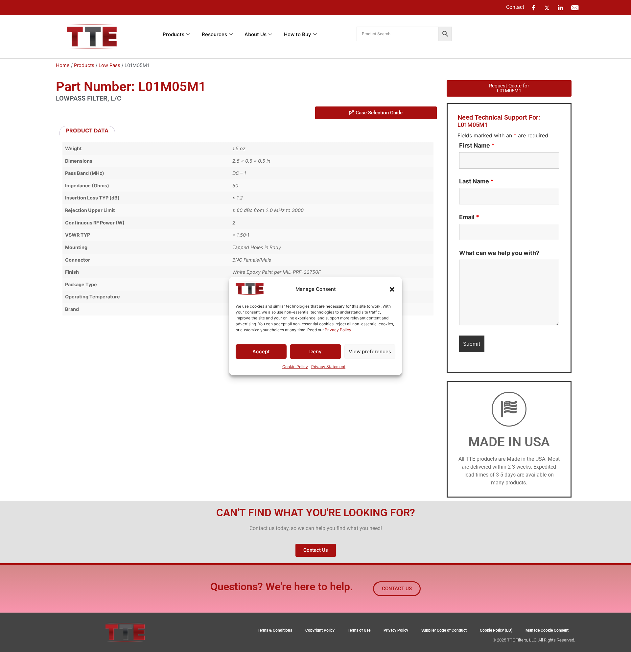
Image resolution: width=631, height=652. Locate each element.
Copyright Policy (320, 630)
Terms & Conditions (275, 630)
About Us (256, 34)
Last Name (476, 181)
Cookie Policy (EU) (496, 630)
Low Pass (109, 65)
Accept (261, 351)
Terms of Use (359, 630)
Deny (315, 351)
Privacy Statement (328, 366)
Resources (214, 34)
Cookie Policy (295, 366)
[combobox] (397, 34)
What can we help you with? (499, 253)
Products (173, 34)
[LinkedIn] (560, 7)
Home (63, 65)
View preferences (370, 351)
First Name (477, 145)
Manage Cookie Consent (547, 630)
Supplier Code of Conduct (444, 630)
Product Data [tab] (87, 130)
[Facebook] (533, 7)
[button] (392, 289)
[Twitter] (546, 7)
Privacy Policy (338, 329)
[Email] (574, 7)
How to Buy (297, 34)
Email (469, 217)
